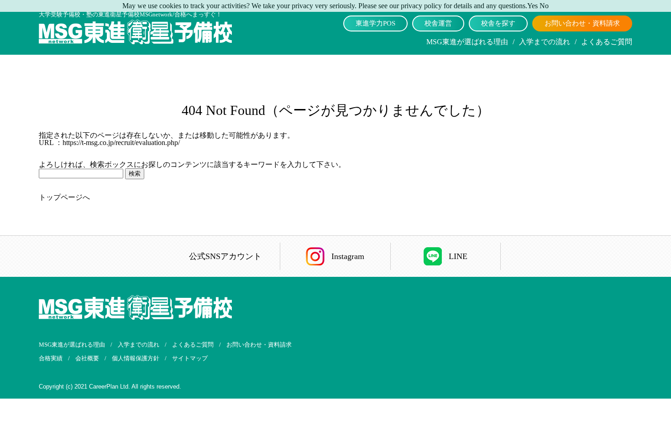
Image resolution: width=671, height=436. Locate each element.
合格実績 (51, 358)
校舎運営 (438, 23)
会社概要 (87, 358)
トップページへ (64, 197)
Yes (532, 6)
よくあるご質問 (606, 42)
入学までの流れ (544, 42)
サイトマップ (190, 358)
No (544, 6)
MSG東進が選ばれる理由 (467, 42)
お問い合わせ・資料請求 (582, 23)
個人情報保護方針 (135, 358)
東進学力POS (375, 23)
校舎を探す (498, 23)
